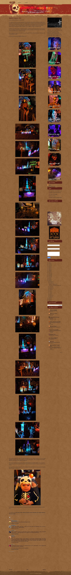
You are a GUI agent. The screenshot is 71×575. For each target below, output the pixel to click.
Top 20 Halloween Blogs (53, 338)
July (50, 290)
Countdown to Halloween (54, 337)
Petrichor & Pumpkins (53, 309)
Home (12, 2)
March (50, 294)
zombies (14, 513)
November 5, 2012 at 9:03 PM (14, 542)
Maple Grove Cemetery (53, 313)
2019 (49, 271)
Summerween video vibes (53, 310)
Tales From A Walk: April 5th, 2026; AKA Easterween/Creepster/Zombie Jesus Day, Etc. (55, 347)
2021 (49, 269)
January (50, 296)
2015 (49, 276)
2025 (49, 264)
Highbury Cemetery (29, 512)
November (51, 282)
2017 (49, 274)
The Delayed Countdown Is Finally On (55, 285)
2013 (49, 279)
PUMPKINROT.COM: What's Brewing (54, 318)
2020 (49, 270)
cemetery (18, 512)
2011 (49, 298)
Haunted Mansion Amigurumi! (54, 335)
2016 (49, 275)
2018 (49, 272)
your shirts (10, 459)
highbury (12, 535)
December (50, 281)
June (50, 291)
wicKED (12, 530)
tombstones (43, 512)
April (50, 293)
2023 (49, 266)
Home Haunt (34, 512)
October (50, 286)
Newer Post (10, 569)
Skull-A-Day (52, 341)
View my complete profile (51, 186)
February (50, 295)
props (37, 512)
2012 (16, 512)
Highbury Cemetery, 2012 (15, 18)
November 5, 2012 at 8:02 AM (14, 533)
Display (21, 512)
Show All (61, 352)
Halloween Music (52, 195)
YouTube (26, 2)
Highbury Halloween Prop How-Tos (55, 192)
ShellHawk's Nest (52, 334)
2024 (49, 265)
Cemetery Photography (53, 194)
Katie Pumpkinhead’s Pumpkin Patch (55, 345)
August (50, 289)
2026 (49, 262)
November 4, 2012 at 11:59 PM (15, 523)
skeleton (40, 512)
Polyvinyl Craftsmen (53, 326)
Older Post (44, 569)
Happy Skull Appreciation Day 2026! (55, 342)
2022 (49, 267)
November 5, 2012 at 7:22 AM (14, 528)
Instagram (19, 2)
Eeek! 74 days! (52, 314)
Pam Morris (13, 525)
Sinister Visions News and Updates (55, 321)
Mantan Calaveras (14, 520)
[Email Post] (9, 517)
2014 (49, 277)
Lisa (12, 544)
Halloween (24, 512)
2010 (49, 299)
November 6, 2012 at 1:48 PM (14, 549)
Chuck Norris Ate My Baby (54, 329)
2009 (49, 300)
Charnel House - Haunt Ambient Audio (56, 190)
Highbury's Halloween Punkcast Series (56, 197)
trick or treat (11, 513)
